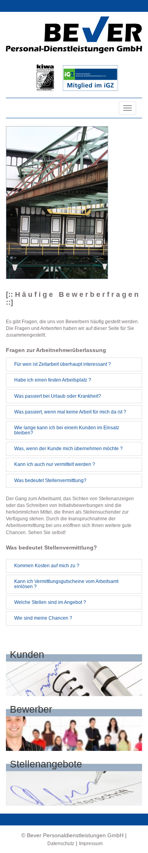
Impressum (91, 843)
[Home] (74, 35)
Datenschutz (60, 843)
